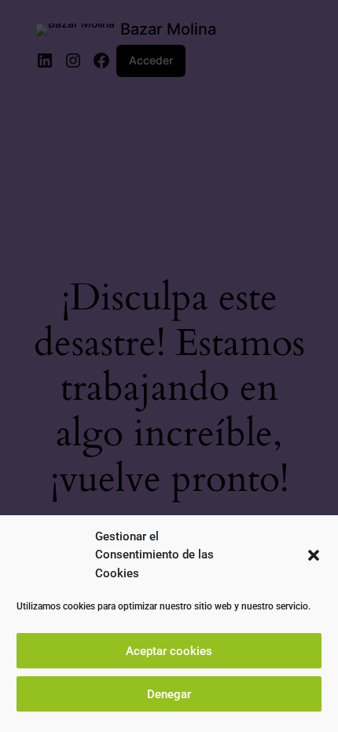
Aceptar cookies (169, 651)
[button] (313, 555)
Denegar (169, 694)
